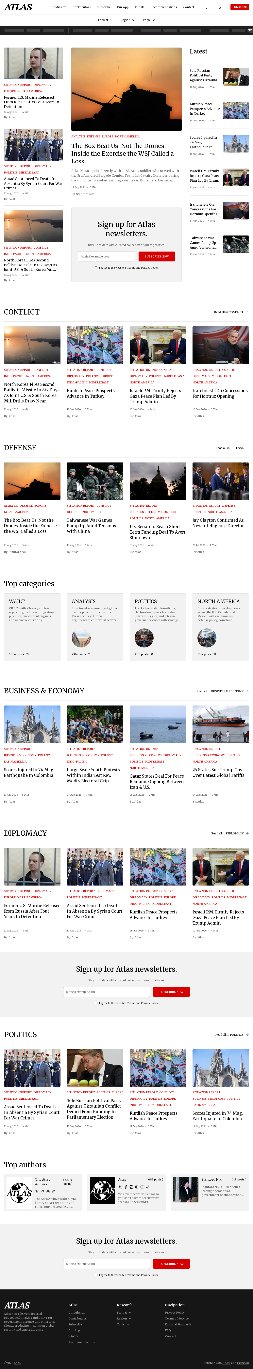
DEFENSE (93, 136)
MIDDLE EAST (29, 172)
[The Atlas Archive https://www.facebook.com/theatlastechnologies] (42, 1192)
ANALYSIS (78, 136)
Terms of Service (177, 1318)
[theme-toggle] (219, 7)
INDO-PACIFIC (14, 254)
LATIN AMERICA (15, 761)
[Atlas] (18, 7)
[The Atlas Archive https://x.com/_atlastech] (37, 1192)
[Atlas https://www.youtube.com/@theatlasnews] (142, 1187)
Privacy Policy (149, 267)
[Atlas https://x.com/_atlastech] (120, 1187)
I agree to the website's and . (128, 267)
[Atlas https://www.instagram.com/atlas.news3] (137, 1187)
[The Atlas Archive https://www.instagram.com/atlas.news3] (48, 1192)
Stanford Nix (85, 194)
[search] (205, 7)
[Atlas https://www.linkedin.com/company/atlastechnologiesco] (131, 1187)
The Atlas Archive (42, 1181)
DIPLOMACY (42, 85)
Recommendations (164, 7)
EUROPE (10, 91)
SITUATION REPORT (18, 85)
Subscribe (104, 7)
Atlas (12, 117)
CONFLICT (41, 247)
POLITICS (11, 172)
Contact (188, 7)
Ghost (226, 1363)
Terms (131, 267)
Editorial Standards (178, 1324)
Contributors (82, 7)
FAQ (168, 1330)
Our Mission (57, 7)
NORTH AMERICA (29, 91)
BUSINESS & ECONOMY (146, 512)
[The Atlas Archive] (19, 1193)
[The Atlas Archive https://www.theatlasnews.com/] (54, 1192)
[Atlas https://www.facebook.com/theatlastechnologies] (126, 1187)
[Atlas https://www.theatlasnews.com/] (148, 1187)
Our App (122, 7)
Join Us (139, 7)
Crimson (243, 1363)
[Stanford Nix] (185, 1189)
